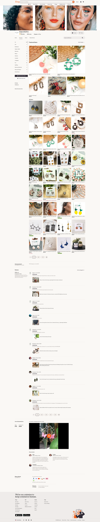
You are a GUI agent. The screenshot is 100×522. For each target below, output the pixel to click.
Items (16, 37)
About (26, 37)
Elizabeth (33, 386)
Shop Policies (32, 37)
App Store (18, 515)
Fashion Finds (50, 4)
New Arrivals (35, 4)
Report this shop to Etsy (19, 88)
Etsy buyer (34, 343)
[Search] (73, 2)
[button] (74, 33)
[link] (30, 257)
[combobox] (46, 2)
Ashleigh (33, 357)
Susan (33, 272)
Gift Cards (69, 4)
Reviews (20, 37)
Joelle (33, 301)
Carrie (33, 315)
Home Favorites (42, 4)
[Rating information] (20, 34)
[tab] (21, 42)
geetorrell (34, 329)
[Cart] (83, 2)
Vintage (56, 4)
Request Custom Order (22, 75)
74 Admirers (17, 84)
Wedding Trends (62, 4)
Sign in (77, 1)
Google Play (26, 515)
